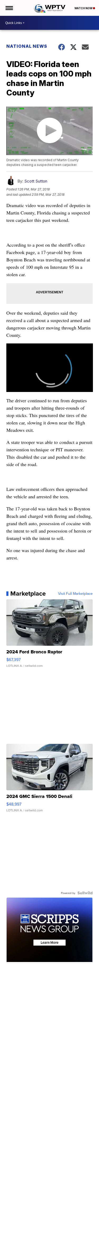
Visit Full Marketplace (75, 593)
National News (26, 46)
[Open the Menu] (9, 8)
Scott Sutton (35, 181)
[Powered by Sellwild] (85, 893)
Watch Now (83, 8)
